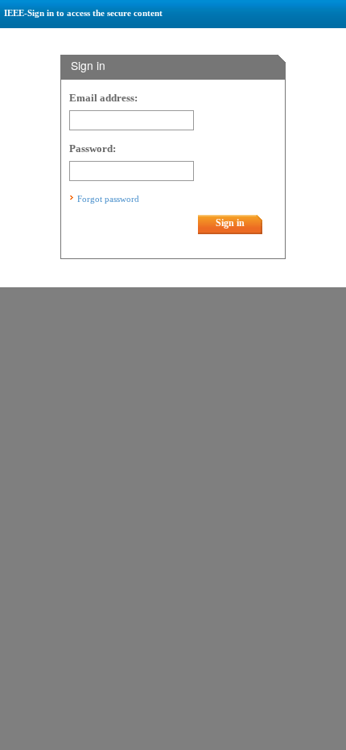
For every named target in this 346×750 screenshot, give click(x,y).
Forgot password (108, 199)
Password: (92, 149)
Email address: (103, 98)
